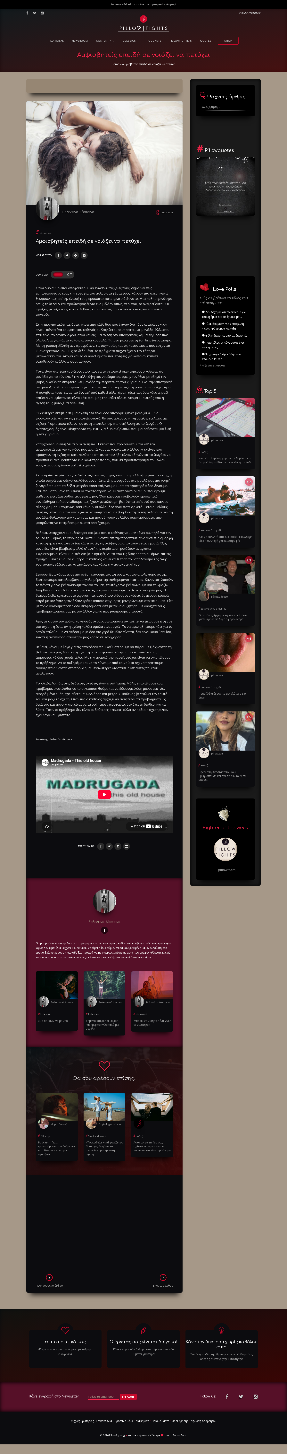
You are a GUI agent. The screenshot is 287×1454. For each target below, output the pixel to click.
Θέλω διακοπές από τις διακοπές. (226, 335)
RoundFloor (179, 1435)
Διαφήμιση (142, 1421)
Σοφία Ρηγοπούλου (110, 1124)
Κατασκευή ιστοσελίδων (142, 1435)
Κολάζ (139, 1136)
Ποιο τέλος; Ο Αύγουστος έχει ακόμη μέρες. (223, 345)
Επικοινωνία (104, 1421)
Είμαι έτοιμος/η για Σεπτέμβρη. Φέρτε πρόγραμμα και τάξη (223, 326)
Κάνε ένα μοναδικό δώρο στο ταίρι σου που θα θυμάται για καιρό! (143, 1351)
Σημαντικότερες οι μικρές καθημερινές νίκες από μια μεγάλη (102, 1024)
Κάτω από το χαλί (211, 530)
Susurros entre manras (213, 608)
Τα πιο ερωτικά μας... (65, 1342)
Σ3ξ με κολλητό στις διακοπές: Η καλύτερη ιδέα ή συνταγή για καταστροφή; (225, 538)
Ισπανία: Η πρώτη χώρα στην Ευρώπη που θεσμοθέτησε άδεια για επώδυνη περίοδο (225, 460)
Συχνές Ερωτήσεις (82, 1421)
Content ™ (104, 41)
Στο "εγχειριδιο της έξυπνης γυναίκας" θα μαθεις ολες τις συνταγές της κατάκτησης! (221, 1356)
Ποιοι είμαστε (160, 1421)
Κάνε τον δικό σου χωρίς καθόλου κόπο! (222, 1344)
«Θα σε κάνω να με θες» (53, 1021)
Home (115, 64)
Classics (130, 41)
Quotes (205, 41)
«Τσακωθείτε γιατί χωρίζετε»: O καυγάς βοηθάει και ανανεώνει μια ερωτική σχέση (104, 1148)
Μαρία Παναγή (59, 1124)
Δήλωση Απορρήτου (204, 1421)
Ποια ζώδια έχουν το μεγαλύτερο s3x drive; (222, 695)
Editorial (57, 41)
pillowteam (217, 440)
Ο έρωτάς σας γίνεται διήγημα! (143, 1342)
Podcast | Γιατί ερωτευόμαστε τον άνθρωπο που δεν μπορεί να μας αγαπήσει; (56, 1148)
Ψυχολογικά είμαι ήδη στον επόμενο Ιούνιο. (221, 356)
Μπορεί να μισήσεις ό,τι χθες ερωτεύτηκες (152, 1023)
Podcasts (154, 41)
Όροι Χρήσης (180, 1421)
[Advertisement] (104, 1226)
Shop (228, 41)
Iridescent (46, 233)
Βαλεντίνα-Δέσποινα (78, 211)
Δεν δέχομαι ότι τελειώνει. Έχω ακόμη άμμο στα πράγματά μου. (224, 314)
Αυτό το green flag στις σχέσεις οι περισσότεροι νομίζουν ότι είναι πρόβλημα (152, 1146)
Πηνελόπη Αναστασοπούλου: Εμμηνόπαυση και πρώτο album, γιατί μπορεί (222, 776)
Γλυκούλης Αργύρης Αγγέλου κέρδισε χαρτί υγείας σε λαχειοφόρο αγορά (223, 617)
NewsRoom (80, 41)
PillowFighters (181, 41)
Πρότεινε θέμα (123, 1421)
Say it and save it (97, 1136)
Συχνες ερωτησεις (250, 13)
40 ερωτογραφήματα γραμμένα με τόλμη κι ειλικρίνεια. (65, 1351)
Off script (45, 1136)
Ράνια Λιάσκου (219, 596)
